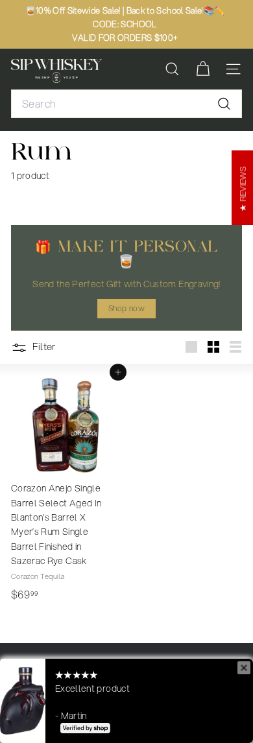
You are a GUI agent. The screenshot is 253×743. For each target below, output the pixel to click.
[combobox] (126, 103)
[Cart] (202, 69)
